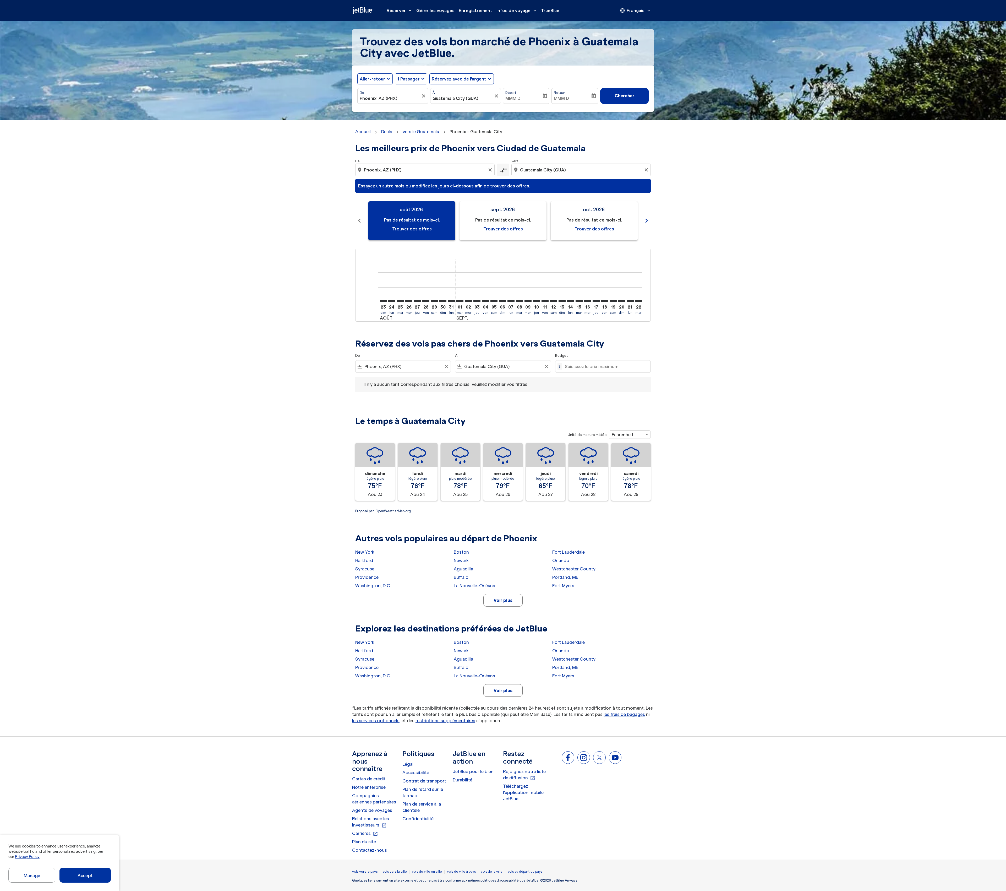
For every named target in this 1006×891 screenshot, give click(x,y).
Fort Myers (563, 585)
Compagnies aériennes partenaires (374, 798)
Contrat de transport (424, 781)
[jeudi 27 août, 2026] (417, 301)
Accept (85, 875)
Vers (514, 161)
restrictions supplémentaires (445, 720)
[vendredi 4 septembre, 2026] (485, 301)
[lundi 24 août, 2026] (391, 301)
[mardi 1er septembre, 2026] (459, 301)
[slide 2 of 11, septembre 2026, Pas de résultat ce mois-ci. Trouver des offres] (503, 220)
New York (364, 552)
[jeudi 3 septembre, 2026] (476, 301)
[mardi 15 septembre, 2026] (579, 301)
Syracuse (364, 568)
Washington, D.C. (373, 585)
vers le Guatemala (421, 131)
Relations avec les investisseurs (370, 822)
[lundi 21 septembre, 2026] (630, 301)
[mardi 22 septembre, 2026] (638, 301)
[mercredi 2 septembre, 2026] (468, 301)
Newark (461, 560)
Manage (32, 875)
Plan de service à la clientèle (421, 807)
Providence (367, 577)
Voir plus (503, 600)
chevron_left (359, 221)
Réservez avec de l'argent (459, 79)
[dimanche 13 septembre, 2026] (562, 301)
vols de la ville (491, 871)
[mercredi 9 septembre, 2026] (527, 301)
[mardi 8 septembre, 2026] (519, 301)
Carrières (365, 833)
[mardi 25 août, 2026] (400, 301)
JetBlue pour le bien (473, 771)
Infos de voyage (516, 10)
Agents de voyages (372, 810)
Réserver (400, 10)
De (362, 93)
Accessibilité (415, 772)
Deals (386, 131)
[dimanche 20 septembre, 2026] (621, 301)
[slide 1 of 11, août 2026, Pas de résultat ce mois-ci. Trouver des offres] (411, 220)
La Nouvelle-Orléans (474, 585)
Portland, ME (565, 577)
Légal (407, 764)
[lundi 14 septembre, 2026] (570, 301)
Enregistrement (475, 10)
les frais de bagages (624, 714)
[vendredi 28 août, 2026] (425, 301)
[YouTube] (615, 757)
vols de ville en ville (427, 871)
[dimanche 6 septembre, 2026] (502, 301)
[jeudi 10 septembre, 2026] (536, 301)
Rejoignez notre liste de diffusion (524, 775)
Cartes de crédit (369, 778)
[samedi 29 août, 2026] (434, 301)
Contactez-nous (369, 850)
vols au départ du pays (524, 871)
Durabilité (462, 779)
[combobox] (390, 98)
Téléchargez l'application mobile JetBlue (523, 792)
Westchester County (573, 568)
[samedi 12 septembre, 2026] (553, 301)
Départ (510, 93)
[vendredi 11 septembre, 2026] (545, 301)
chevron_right (646, 221)
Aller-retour (372, 79)
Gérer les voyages (435, 10)
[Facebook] (568, 757)
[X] (599, 757)
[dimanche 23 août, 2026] (383, 301)
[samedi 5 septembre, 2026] (493, 301)
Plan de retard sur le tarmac (422, 792)
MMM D (513, 98)
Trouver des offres (412, 228)
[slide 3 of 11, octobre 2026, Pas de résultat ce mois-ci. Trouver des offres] (594, 220)
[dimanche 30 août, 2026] (442, 301)
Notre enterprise (369, 787)
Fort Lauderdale (568, 552)
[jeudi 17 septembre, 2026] (596, 301)
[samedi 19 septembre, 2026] (613, 301)
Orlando (560, 560)
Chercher (624, 95)
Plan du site (364, 841)
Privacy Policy (27, 856)
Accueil (363, 131)
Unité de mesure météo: (588, 435)
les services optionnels (376, 720)
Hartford (364, 560)
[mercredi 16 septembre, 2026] (587, 301)
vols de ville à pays (461, 871)
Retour (559, 93)
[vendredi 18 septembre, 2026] (604, 301)
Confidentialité (418, 818)
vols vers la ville (394, 871)
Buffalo (461, 577)
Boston (461, 552)
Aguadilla (463, 568)
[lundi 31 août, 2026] (451, 301)
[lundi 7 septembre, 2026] (510, 301)
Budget (561, 355)
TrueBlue (550, 10)
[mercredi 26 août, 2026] (408, 301)
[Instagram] (583, 757)
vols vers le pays (365, 871)
